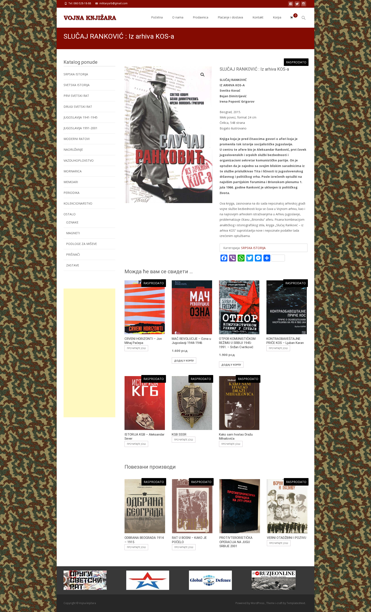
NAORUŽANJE (73, 149)
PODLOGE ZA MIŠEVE (81, 244)
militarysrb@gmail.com (113, 3)
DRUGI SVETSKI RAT (78, 107)
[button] (205, 73)
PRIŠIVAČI (73, 254)
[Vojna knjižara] (86, 16)
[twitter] (297, 5)
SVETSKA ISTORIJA (77, 85)
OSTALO (70, 214)
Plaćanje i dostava (230, 17)
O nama (177, 17)
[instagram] (303, 5)
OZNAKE (72, 222)
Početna (157, 17)
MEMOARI (71, 182)
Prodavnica (200, 17)
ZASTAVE (72, 265)
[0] (291, 17)
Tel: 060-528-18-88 (79, 3)
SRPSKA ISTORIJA (253, 248)
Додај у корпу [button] (184, 360)
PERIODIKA (71, 193)
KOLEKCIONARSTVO (78, 203)
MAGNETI (73, 233)
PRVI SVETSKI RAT (76, 96)
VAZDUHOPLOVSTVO (79, 160)
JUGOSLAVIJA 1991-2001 (80, 128)
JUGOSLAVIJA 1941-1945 (80, 117)
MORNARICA (73, 171)
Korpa (277, 17)
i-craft (279, 603)
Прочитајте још (136, 348)
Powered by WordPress (250, 603)
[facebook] (290, 5)
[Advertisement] (89, 353)
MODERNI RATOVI (77, 139)
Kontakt (257, 17)
